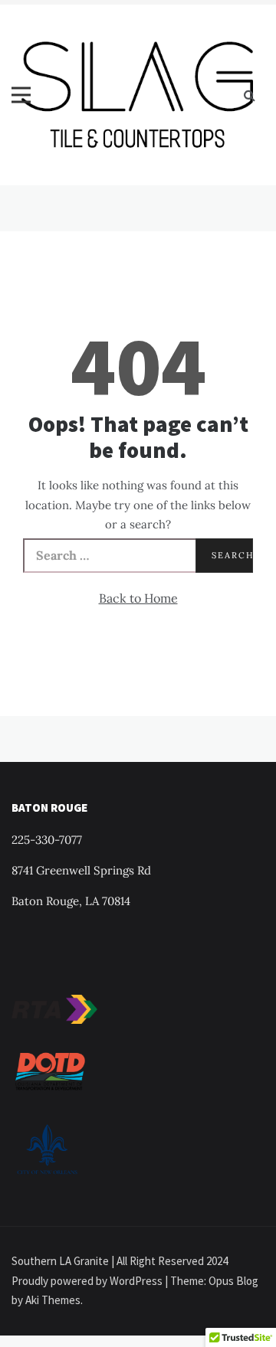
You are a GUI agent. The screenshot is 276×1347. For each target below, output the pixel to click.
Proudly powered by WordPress (88, 1280)
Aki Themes (52, 1300)
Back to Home (138, 598)
